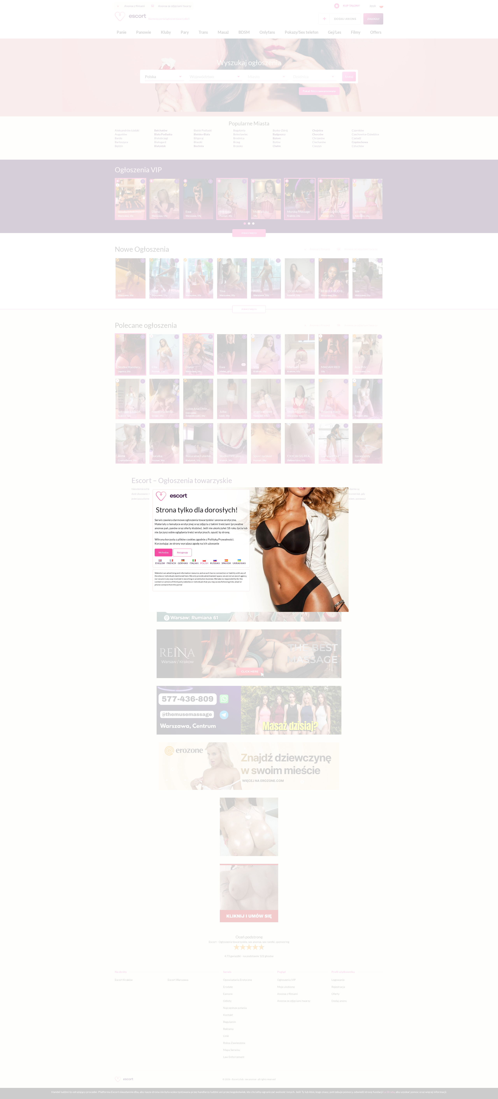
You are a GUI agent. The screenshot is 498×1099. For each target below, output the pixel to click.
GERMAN (183, 563)
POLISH (204, 563)
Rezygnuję (182, 552)
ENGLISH (160, 563)
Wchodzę (163, 552)
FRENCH (171, 563)
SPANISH (226, 563)
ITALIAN (194, 563)
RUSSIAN (215, 563)
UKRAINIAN (239, 563)
